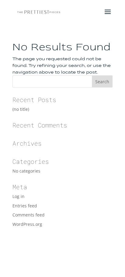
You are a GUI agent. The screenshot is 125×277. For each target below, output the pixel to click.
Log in (18, 196)
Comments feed (28, 215)
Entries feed (24, 206)
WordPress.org (27, 224)
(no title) (20, 109)
